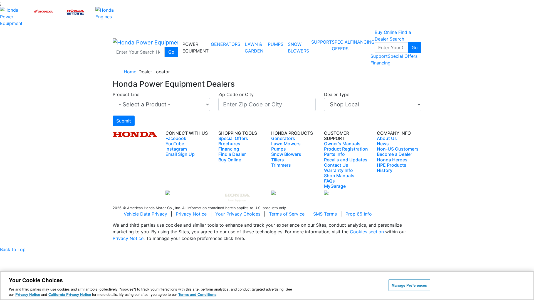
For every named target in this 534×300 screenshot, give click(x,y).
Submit (123, 121)
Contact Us (336, 165)
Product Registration (346, 149)
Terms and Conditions (197, 294)
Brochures (229, 143)
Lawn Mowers (286, 143)
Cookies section (367, 231)
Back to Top (13, 249)
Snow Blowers (298, 47)
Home (130, 71)
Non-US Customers (398, 149)
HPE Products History (391, 167)
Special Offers (402, 56)
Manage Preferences (409, 285)
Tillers (277, 159)
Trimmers (281, 165)
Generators (225, 44)
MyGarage (335, 186)
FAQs (329, 181)
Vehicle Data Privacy (145, 214)
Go (171, 52)
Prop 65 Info (358, 214)
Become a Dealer (394, 154)
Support (321, 42)
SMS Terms (325, 214)
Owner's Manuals (342, 143)
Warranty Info (338, 170)
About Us (387, 138)
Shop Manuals (339, 175)
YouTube (174, 143)
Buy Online (229, 159)
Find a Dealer (232, 154)
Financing (362, 42)
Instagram (176, 149)
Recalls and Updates (345, 159)
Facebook (175, 138)
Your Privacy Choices (237, 214)
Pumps (275, 44)
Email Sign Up (180, 154)
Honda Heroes (392, 159)
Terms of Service (287, 214)
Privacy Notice (191, 214)
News (383, 143)
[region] (267, 285)
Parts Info (334, 154)
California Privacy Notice (69, 294)
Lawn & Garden (254, 47)
